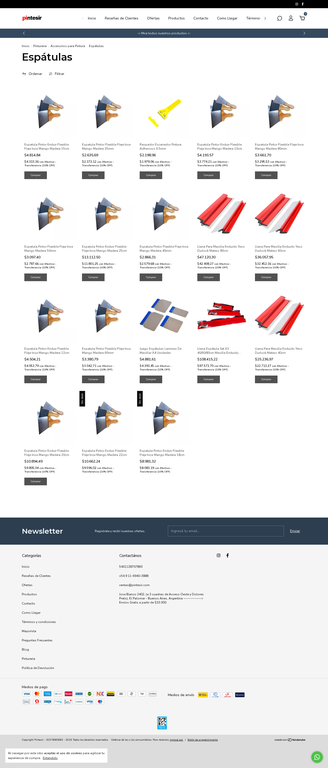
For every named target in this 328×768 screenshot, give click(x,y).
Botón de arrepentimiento (203, 740)
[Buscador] (279, 19)
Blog (25, 650)
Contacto (200, 18)
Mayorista (29, 631)
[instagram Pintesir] (297, 4)
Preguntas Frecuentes (37, 640)
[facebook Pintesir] (302, 4)
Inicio (92, 18)
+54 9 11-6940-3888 (133, 576)
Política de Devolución (38, 668)
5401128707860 (130, 567)
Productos (176, 18)
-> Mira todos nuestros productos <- (164, 33)
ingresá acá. (176, 740)
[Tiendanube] (290, 740)
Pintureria (40, 46)
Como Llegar (227, 18)
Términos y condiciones (39, 622)
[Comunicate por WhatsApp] (317, 757)
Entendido (50, 758)
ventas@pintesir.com (134, 585)
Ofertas (153, 18)
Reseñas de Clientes (121, 18)
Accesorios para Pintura (67, 46)
